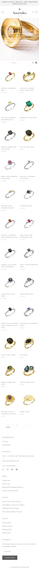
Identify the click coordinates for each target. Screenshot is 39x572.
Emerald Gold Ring (28, 117)
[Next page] (31, 425)
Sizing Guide (6, 480)
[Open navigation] (3, 12)
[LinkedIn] (16, 469)
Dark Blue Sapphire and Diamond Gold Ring (9, 325)
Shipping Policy (7, 529)
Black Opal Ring (27, 147)
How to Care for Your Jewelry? (11, 501)
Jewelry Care (6, 484)
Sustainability (6, 445)
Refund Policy (6, 533)
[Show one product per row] (33, 62)
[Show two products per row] (36, 62)
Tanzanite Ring (26, 294)
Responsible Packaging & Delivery (12, 487)
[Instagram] (7, 469)
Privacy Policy (6, 523)
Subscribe (10, 557)
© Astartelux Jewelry (19, 567)
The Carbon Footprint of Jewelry (12, 511)
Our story (5, 441)
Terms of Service (7, 526)
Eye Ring (24, 355)
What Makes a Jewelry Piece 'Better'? (13, 505)
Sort (14, 63)
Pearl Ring (25, 411)
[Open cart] (36, 12)
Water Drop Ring (27, 382)
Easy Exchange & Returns (10, 490)
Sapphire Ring (26, 206)
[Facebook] (3, 469)
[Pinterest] (12, 469)
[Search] (33, 12)
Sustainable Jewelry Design (10, 508)
